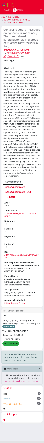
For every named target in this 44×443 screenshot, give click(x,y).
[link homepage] (8, 4)
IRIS (3, 17)
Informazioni (12, 369)
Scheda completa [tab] (15, 186)
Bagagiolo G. (11, 49)
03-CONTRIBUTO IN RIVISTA (17, 19)
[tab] (36, 191)
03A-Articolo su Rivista (14, 22)
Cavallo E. (13, 56)
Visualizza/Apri (11, 343)
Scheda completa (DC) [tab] (18, 191)
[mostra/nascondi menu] (41, 10)
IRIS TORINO (13, 17)
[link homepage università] (13, 10)
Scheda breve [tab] (13, 181)
